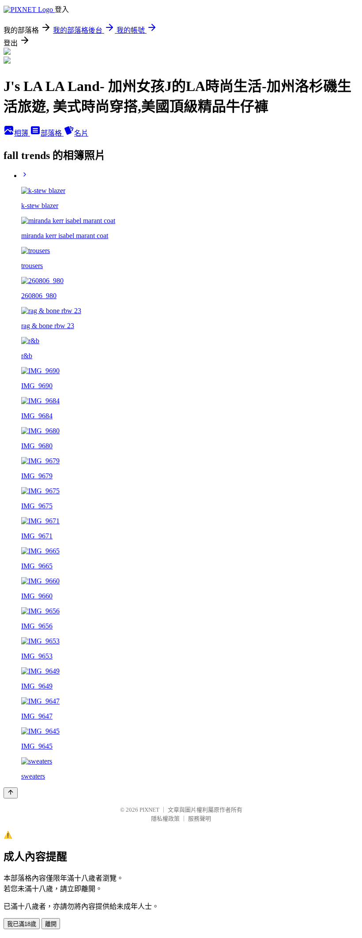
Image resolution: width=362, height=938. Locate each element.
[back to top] (11, 792)
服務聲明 (199, 818)
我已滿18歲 (21, 924)
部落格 (52, 133)
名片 (81, 133)
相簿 (22, 133)
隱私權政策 (165, 818)
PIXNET (149, 809)
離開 (51, 924)
